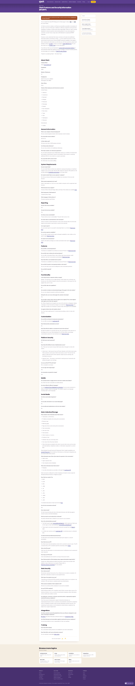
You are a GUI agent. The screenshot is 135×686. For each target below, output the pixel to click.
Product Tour (52, 45)
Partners (84, 677)
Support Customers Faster (58, 678)
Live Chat (40, 677)
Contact (84, 678)
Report (73, 527)
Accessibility (41, 678)
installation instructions (54, 172)
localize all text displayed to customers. (54, 387)
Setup (42, 5)
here (76, 189)
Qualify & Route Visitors (58, 675)
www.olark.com (47, 64)
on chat (51, 43)
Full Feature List (42, 674)
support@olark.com (67, 43)
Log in (89, 1)
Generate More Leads (57, 674)
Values (84, 674)
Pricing (83, 1)
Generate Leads (57, 1)
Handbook (84, 675)
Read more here (50, 236)
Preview (93, 1)
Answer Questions (50, 1)
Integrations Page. (69, 616)
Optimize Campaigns (72, 1)
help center (56, 634)
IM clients (43, 616)
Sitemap (69, 677)
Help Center (70, 672)
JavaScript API (56, 321)
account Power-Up (45, 452)
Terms (66, 683)
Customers (79, 1)
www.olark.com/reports (58, 523)
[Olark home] (41, 2)
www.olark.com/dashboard (65, 525)
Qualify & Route (65, 1)
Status (69, 675)
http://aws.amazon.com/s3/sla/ (48, 564)
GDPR (69, 683)
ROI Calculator (70, 674)
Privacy (63, 683)
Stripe (69, 545)
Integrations (41, 675)
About (84, 672)
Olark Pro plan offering (61, 51)
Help (40, 5)
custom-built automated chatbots (67, 48)
